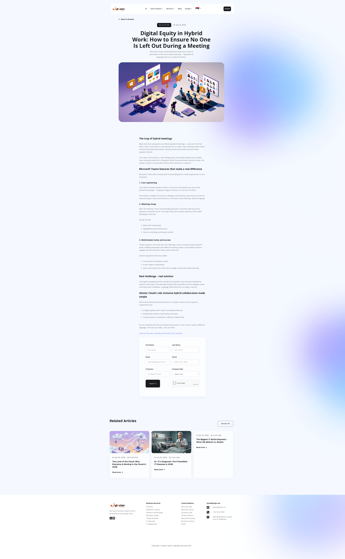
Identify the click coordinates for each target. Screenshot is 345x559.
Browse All (225, 424)
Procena (149, 507)
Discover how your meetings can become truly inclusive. (161, 333)
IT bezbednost (151, 524)
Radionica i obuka (153, 510)
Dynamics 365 (186, 512)
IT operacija (150, 521)
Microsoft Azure (187, 510)
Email (148, 357)
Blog (180, 9)
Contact (227, 9)
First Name (150, 345)
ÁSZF (183, 524)
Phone (174, 357)
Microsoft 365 (164, 25)
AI (146, 9)
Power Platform (187, 515)
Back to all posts (126, 19)
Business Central (187, 521)
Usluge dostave (152, 518)
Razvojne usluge (152, 515)
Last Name (176, 345)
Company (149, 369)
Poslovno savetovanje (154, 512)
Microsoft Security (188, 518)
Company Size (177, 369)
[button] (156, 8)
